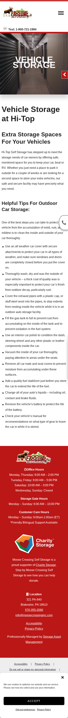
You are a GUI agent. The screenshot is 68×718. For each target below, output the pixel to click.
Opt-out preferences (25, 709)
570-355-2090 (34, 609)
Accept (34, 701)
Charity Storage (46, 564)
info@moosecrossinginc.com (34, 615)
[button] (62, 677)
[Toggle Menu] (61, 14)
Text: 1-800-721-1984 (21, 29)
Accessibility (34, 623)
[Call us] (63, 222)
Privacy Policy (44, 709)
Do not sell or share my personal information (32, 669)
